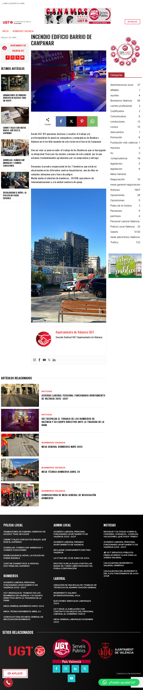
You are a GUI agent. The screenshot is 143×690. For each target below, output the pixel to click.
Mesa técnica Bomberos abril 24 (61, 471)
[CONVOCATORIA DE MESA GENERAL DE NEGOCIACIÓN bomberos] (20, 494)
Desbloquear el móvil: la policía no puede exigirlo (14, 195)
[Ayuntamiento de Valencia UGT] (5, 48)
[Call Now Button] (8, 682)
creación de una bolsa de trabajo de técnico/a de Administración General (75, 586)
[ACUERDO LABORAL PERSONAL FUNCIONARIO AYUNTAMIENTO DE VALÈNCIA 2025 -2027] (20, 395)
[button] (119, 682)
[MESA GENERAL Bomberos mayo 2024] (20, 445)
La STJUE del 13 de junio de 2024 (71, 558)
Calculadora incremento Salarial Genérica (118, 564)
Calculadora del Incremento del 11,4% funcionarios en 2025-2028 (121, 573)
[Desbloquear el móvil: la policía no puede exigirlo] (15, 180)
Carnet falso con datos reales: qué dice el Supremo (14, 130)
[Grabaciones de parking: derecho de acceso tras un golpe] (15, 82)
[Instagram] (12, 57)
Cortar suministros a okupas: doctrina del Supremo (21, 564)
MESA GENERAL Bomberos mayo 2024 (62, 446)
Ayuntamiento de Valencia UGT (18, 48)
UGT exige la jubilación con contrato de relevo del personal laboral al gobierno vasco (73, 611)
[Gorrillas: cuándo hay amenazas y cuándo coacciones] (15, 147)
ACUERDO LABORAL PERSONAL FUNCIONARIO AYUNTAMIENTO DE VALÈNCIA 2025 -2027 (73, 396)
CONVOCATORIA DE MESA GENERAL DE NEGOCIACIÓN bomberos (69, 496)
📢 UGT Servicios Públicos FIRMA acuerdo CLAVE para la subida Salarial (120, 555)
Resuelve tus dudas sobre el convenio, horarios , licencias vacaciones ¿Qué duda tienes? (121, 534)
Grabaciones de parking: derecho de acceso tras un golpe (15, 98)
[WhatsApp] (92, 121)
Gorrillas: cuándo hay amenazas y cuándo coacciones (14, 163)
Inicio (5, 31)
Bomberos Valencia (23, 31)
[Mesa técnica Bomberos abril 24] (20, 470)
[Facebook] (8, 57)
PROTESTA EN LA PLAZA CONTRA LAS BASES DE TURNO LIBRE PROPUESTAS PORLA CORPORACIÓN (73, 566)
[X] (17, 57)
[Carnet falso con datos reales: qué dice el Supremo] (15, 115)
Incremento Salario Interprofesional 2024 (67, 594)
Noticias (47, 391)
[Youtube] (22, 57)
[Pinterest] (82, 121)
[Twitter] (49, 360)
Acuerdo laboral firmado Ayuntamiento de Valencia (69, 543)
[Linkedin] (54, 360)
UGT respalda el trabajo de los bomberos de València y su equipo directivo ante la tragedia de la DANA (73, 422)
